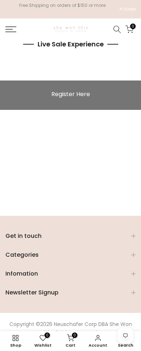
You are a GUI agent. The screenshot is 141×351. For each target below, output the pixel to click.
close (129, 9)
